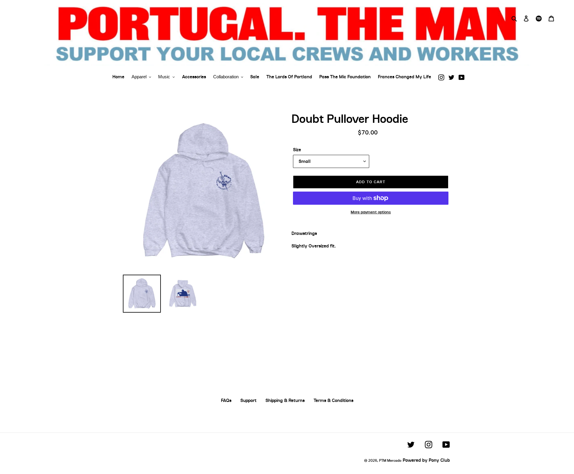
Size (297, 149)
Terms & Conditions (333, 400)
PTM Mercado (390, 460)
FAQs (226, 400)
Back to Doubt (291, 345)
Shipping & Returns (285, 400)
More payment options (371, 212)
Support (248, 400)
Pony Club (439, 460)
